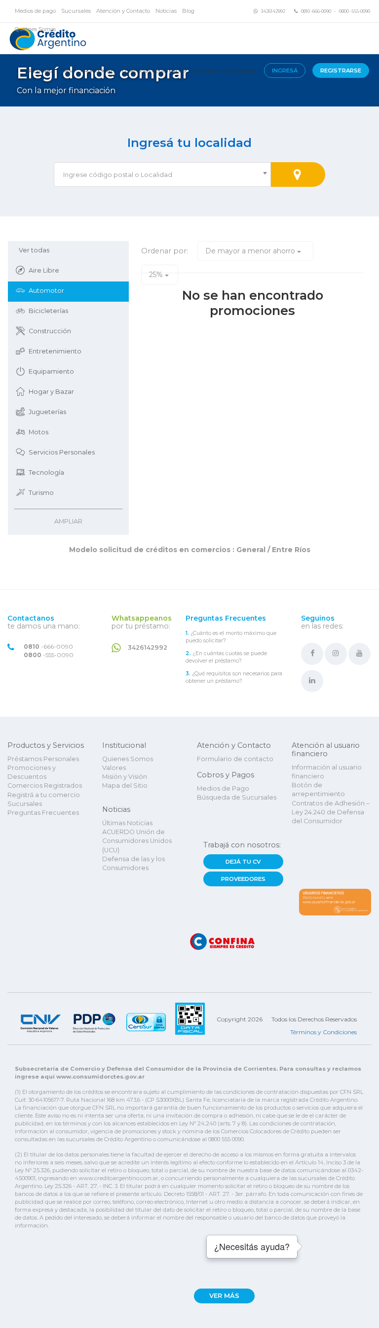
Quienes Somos (127, 759)
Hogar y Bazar (51, 391)
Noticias (166, 10)
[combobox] (162, 174)
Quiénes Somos (35, 29)
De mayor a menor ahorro (251, 250)
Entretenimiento (55, 351)
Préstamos (40, 70)
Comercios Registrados (154, 70)
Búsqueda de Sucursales (236, 797)
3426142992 (273, 11)
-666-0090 (48, 646)
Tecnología (46, 472)
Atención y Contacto (123, 10)
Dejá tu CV (243, 861)
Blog (188, 10)
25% (157, 274)
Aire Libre (44, 270)
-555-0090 (49, 655)
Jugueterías (47, 412)
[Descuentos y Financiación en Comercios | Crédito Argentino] (46, 38)
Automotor (46, 290)
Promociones (98, 70)
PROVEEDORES (243, 878)
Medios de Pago (223, 788)
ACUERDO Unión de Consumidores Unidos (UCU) (137, 841)
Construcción (50, 331)
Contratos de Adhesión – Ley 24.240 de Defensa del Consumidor (330, 812)
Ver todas (34, 250)
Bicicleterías (48, 311)
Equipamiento (51, 371)
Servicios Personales (62, 452)
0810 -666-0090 (316, 11)
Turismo (41, 492)
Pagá (68, 70)
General (250, 549)
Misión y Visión (124, 776)
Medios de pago (35, 10)
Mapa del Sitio (125, 785)
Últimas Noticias (127, 823)
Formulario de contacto (235, 759)
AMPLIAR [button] (68, 521)
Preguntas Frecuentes (223, 70)
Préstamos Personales (43, 759)
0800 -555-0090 (354, 11)
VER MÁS (224, 1295)
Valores (114, 767)
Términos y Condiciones (323, 1032)
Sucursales (76, 10)
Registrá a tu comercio (43, 795)
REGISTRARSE (340, 70)
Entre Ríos (290, 549)
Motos (38, 432)
